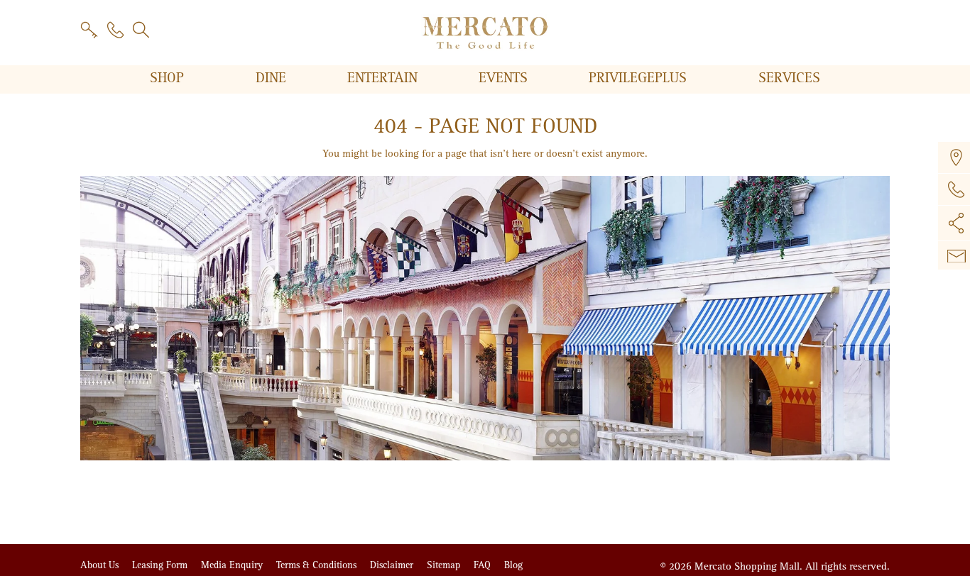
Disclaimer (393, 565)
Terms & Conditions (317, 565)
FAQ (484, 565)
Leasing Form (161, 565)
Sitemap (445, 565)
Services (789, 78)
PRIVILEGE (638, 78)
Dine (273, 78)
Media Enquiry (233, 565)
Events (505, 78)
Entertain (384, 78)
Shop (169, 78)
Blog (513, 565)
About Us (100, 565)
